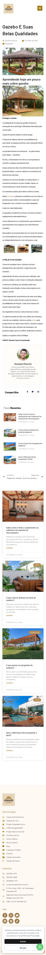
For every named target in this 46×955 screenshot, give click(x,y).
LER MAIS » (9, 548)
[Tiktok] (17, 921)
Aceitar (23, 941)
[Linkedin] (4, 921)
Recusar (23, 948)
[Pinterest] (11, 921)
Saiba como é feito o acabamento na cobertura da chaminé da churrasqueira (29, 416)
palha (33, 320)
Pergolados (9, 44)
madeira (10, 196)
